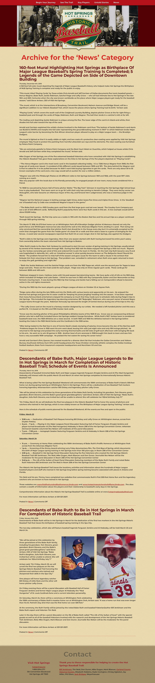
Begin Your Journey (45, 2)
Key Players (83, 2)
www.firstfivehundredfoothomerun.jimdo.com (57, 484)
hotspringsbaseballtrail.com (120, 492)
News (116, 2)
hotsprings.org (38, 667)
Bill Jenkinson (65, 669)
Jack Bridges (80, 674)
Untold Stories (101, 2)
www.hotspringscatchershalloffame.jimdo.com (103, 484)
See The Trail (66, 2)
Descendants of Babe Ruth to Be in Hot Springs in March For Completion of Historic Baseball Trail (76, 512)
